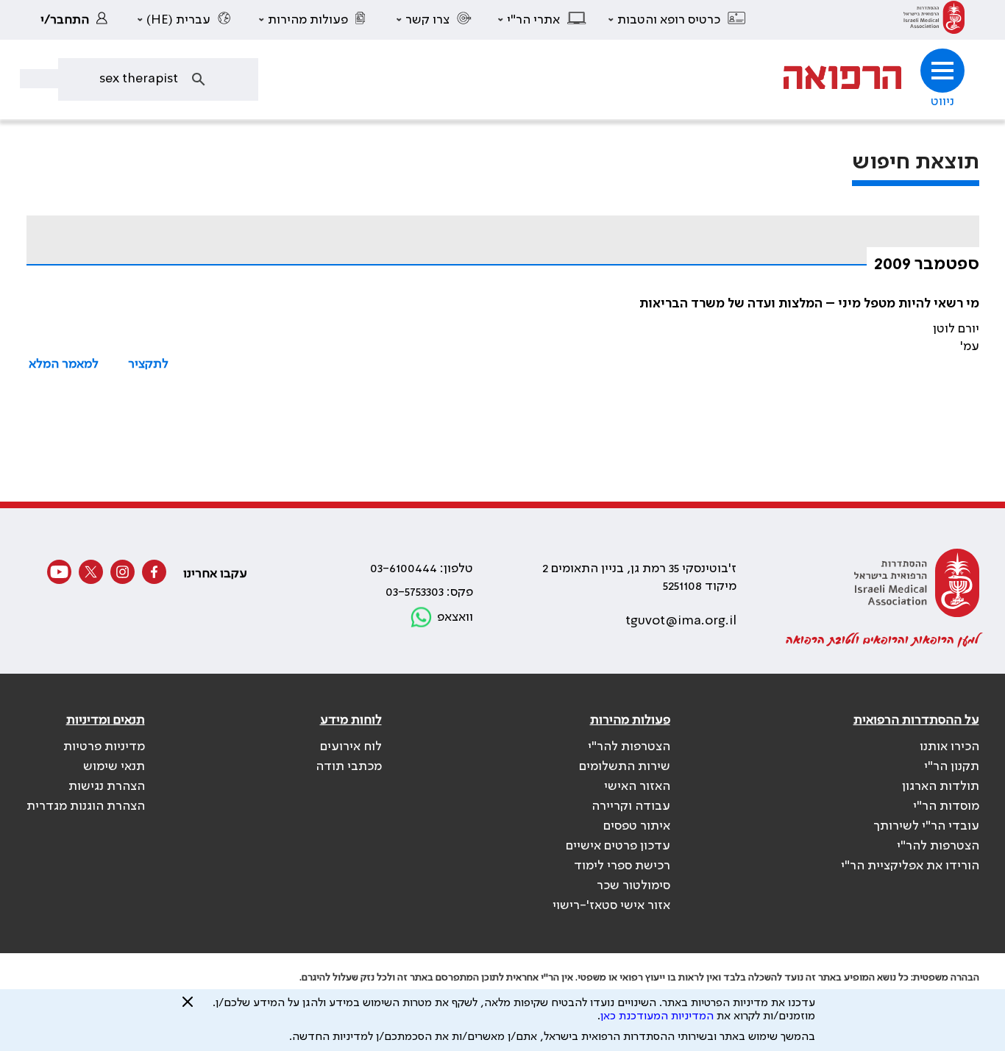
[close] (187, 1007)
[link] (934, 20)
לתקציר (148, 364)
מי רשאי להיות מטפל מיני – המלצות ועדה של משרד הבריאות (809, 303)
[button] (677, 20)
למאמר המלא (64, 364)
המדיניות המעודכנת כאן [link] (657, 1016)
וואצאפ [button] (455, 617)
